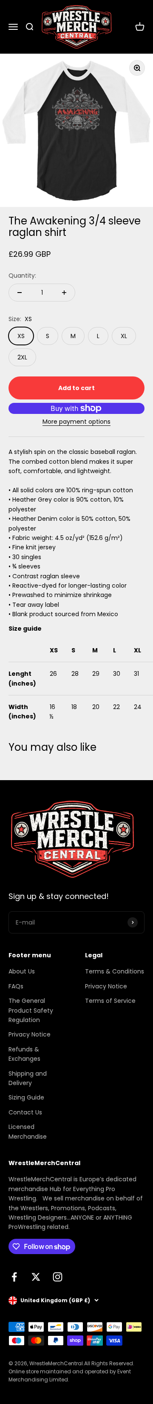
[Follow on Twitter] (36, 1277)
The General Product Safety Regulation (30, 1010)
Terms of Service (110, 1000)
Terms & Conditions (114, 971)
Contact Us (25, 1112)
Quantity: (22, 275)
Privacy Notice (29, 1034)
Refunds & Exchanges (24, 1054)
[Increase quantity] (64, 292)
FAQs (15, 986)
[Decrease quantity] (19, 292)
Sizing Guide (26, 1097)
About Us (21, 971)
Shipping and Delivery (27, 1078)
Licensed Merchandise (27, 1131)
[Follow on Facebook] (14, 1277)
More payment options (76, 421)
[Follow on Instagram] (57, 1277)
